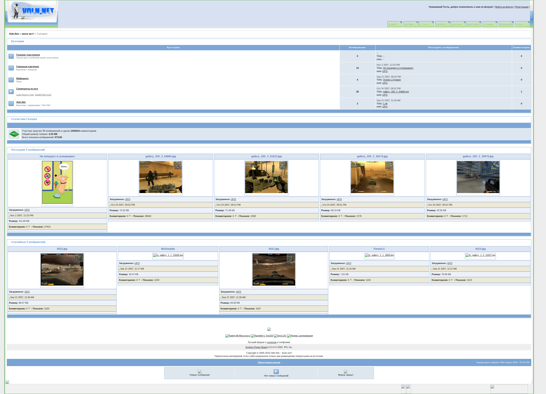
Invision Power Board (256, 347)
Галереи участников (28, 54)
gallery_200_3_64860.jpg (396, 91)
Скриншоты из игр (27, 88)
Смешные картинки (27, 66)
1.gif (385, 103)
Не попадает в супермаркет (398, 68)
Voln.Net (21, 102)
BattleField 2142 (43, 95)
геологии (271, 342)
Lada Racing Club (25, 95)
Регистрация (522, 7)
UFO (385, 71)
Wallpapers (22, 78)
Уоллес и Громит (392, 79)
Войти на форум (504, 7)
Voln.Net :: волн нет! (21, 33)
